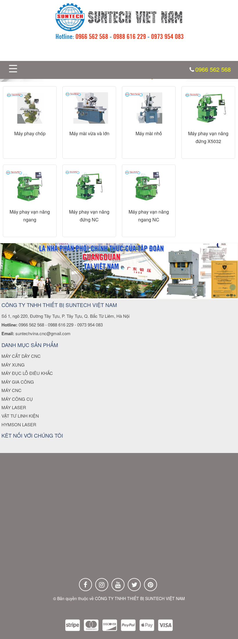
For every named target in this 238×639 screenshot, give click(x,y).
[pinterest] (150, 584)
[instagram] (101, 584)
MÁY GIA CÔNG (17, 382)
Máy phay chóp (30, 133)
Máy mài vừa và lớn (89, 133)
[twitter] (134, 584)
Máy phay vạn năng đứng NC (89, 215)
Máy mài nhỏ (149, 133)
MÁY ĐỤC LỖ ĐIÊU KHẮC (27, 373)
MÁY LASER (13, 407)
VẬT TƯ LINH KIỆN (20, 416)
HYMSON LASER (18, 424)
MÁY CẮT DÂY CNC (21, 356)
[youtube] (118, 584)
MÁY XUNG (13, 365)
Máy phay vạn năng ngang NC (149, 215)
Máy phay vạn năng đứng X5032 (208, 137)
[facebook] (85, 584)
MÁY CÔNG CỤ (17, 399)
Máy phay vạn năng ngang (30, 215)
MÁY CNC (11, 390)
